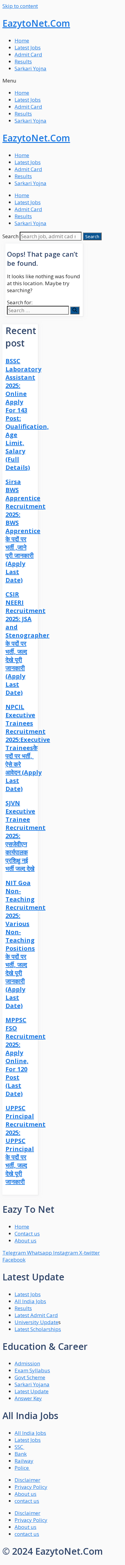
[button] (62, 80)
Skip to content (20, 5)
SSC (19, 1446)
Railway (24, 1460)
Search (10, 236)
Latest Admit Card (36, 1315)
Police (22, 1467)
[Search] (74, 310)
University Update (36, 1322)
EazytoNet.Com (36, 23)
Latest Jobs (28, 47)
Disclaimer (27, 1479)
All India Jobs (30, 1301)
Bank (21, 1453)
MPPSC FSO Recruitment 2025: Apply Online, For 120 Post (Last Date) (25, 1057)
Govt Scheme (30, 1377)
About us (25, 1493)
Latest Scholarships (38, 1329)
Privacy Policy (31, 1486)
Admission (27, 1363)
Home (22, 40)
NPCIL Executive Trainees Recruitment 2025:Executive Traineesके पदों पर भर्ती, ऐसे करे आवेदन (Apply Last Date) (27, 748)
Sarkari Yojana (32, 1384)
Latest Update (32, 1391)
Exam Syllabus (32, 1370)
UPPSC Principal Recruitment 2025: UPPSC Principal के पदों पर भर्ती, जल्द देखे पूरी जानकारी (25, 1145)
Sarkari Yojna (30, 68)
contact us (27, 1500)
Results (23, 61)
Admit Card (28, 54)
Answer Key (28, 1398)
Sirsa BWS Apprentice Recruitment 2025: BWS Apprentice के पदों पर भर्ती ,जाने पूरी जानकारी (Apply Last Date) (25, 531)
